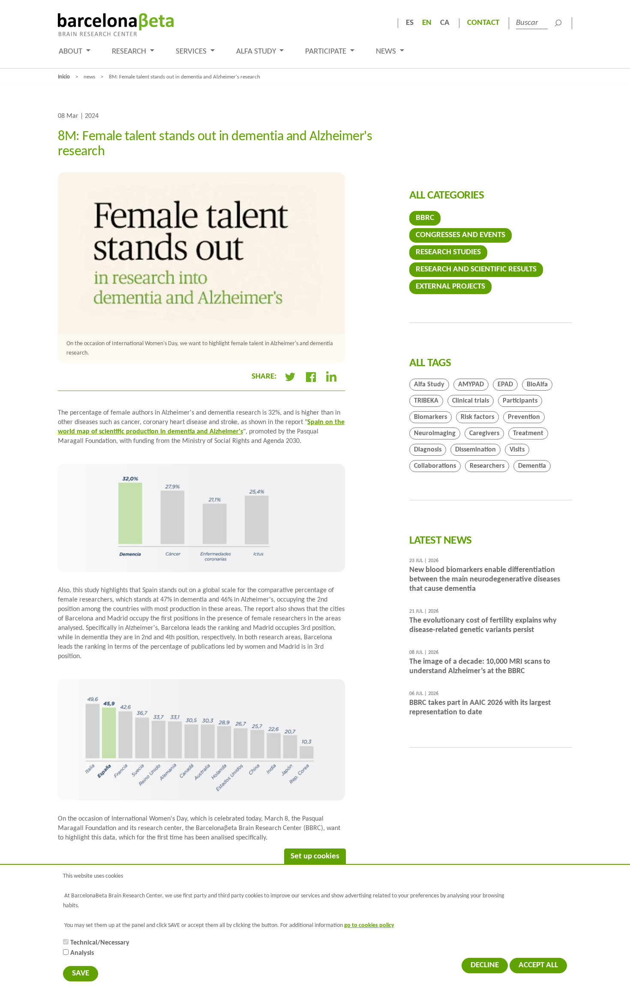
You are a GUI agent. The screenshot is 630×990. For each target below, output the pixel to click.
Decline (485, 965)
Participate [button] (326, 52)
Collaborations (435, 466)
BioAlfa (537, 384)
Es (410, 23)
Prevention (524, 417)
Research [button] (130, 52)
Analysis (82, 953)
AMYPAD (471, 384)
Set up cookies (315, 856)
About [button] (71, 52)
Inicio (64, 77)
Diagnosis (427, 449)
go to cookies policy (369, 925)
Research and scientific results (476, 269)
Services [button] (192, 52)
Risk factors (477, 417)
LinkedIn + (334, 377)
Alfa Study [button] (257, 52)
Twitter (290, 377)
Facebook (311, 377)
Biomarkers (430, 417)
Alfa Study (429, 384)
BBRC (425, 218)
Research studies (448, 252)
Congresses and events (460, 235)
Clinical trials (470, 400)
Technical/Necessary (99, 942)
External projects (450, 287)
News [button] (387, 52)
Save (80, 973)
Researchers (487, 466)
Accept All (538, 965)
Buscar (558, 23)
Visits (517, 449)
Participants (520, 400)
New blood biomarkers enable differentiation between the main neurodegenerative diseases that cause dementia (484, 579)
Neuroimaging (435, 433)
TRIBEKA (426, 400)
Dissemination (475, 449)
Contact (483, 23)
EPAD (505, 384)
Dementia (532, 466)
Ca (445, 23)
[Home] (116, 24)
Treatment (528, 433)
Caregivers (484, 433)
